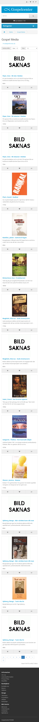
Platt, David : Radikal (10, 197)
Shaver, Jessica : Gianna (11, 480)
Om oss (4, 675)
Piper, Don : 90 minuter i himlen (14, 116)
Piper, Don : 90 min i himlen (12, 76)
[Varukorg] (33, 2)
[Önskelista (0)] (30, 2)
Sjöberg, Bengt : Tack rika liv (13, 601)
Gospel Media (21, 32)
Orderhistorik (5, 709)
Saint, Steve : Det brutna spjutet (15, 399)
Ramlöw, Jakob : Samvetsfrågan (15, 238)
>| (3, 660)
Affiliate (4, 699)
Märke (11, 32)
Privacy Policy (5, 679)
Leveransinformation (7, 677)
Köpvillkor (4, 681)
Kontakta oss (5, 686)
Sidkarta (4, 690)
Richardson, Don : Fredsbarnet (14, 278)
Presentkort (5, 697)
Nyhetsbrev (5, 713)
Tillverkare (4, 695)
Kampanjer (5, 701)
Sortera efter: (6, 48)
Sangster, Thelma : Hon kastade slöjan (17, 440)
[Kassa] (35, 2)
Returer (4, 688)
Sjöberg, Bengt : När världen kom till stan (18, 520)
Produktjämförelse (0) (9, 43)
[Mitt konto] (27, 2)
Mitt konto (4, 707)
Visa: (23, 48)
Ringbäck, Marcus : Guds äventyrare (16, 318)
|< (3, 657)
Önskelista (4, 711)
